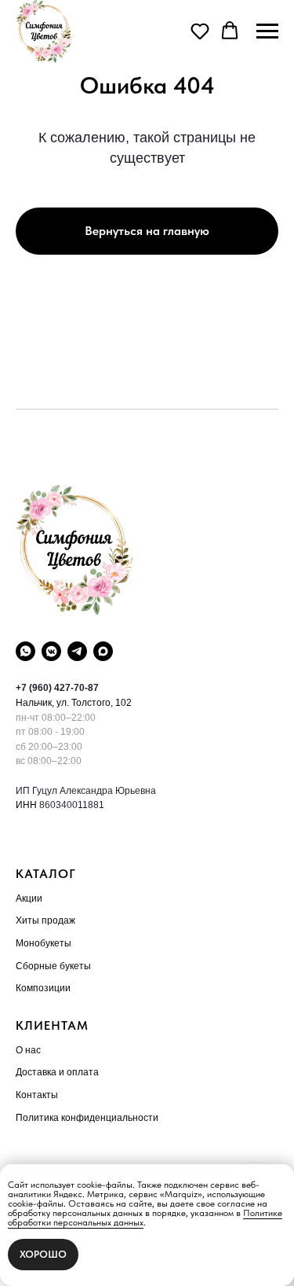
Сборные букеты (53, 966)
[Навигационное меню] (267, 31)
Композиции (43, 988)
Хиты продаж (45, 920)
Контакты (37, 1094)
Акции (29, 898)
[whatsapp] (25, 651)
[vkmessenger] (51, 651)
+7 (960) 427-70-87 (57, 687)
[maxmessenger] (103, 651)
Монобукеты (43, 943)
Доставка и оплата (57, 1072)
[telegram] (77, 651)
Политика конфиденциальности (87, 1117)
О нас (28, 1050)
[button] (200, 30)
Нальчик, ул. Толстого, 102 (74, 702)
